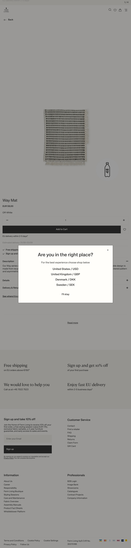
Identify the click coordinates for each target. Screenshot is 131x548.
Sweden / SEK (65, 285)
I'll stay (65, 294)
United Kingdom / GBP (65, 274)
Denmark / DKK (65, 279)
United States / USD (65, 269)
